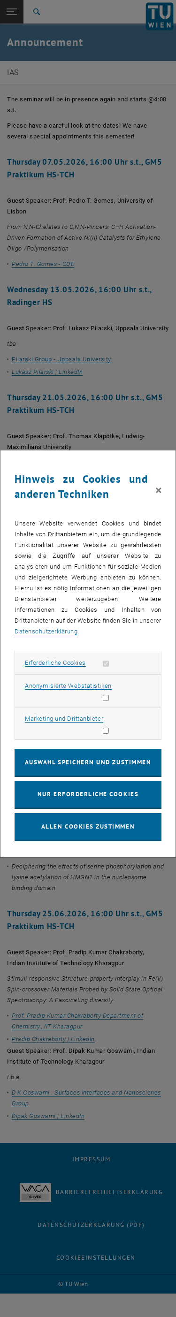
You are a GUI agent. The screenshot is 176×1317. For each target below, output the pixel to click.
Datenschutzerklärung (46, 631)
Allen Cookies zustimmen (88, 826)
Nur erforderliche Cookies (88, 794)
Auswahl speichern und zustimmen (88, 762)
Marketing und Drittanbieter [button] (64, 718)
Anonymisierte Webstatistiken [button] (68, 685)
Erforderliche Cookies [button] (55, 662)
